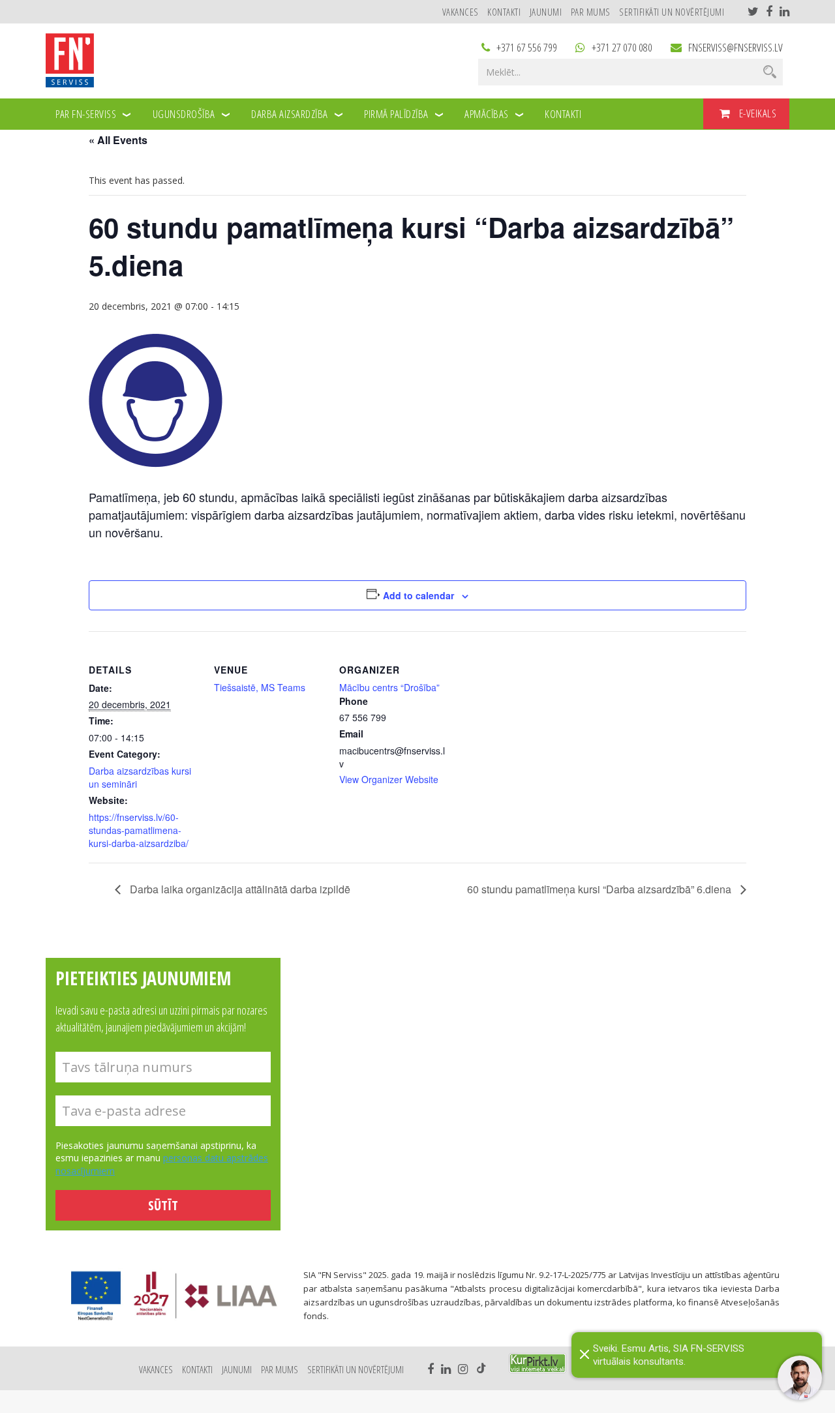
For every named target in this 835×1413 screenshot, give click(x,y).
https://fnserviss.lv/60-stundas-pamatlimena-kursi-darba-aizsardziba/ (139, 830)
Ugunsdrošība (184, 113)
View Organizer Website (388, 779)
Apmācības (486, 113)
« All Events (118, 139)
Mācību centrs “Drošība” (389, 687)
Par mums (591, 11)
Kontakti (504, 11)
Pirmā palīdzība (396, 113)
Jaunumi (546, 11)
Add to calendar (418, 595)
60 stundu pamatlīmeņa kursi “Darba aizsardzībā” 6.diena (600, 889)
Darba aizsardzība (289, 113)
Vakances (460, 11)
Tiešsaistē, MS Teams (259, 687)
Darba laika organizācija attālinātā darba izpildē (238, 889)
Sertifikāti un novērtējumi (671, 11)
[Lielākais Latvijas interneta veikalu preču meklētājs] (537, 1363)
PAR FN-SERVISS (85, 113)
